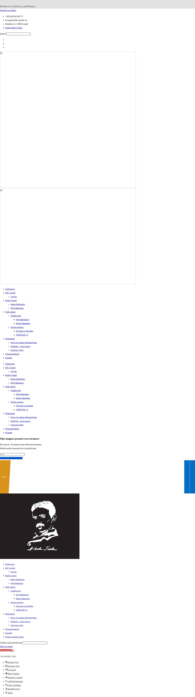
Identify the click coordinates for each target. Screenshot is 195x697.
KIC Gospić (10, 293)
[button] (7, 650)
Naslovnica (10, 289)
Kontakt (8, 358)
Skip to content (6, 646)
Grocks (14, 297)
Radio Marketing (18, 304)
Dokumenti (10, 339)
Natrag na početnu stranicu (11, 458)
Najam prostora (17, 327)
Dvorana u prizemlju (24, 331)
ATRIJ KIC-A (22, 335)
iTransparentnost (12, 354)
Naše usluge (10, 312)
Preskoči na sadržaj (8, 10)
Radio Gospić (11, 300)
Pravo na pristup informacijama (24, 342)
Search (3, 34)
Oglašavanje (16, 316)
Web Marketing (17, 308)
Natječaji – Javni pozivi (20, 346)
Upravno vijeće (17, 350)
